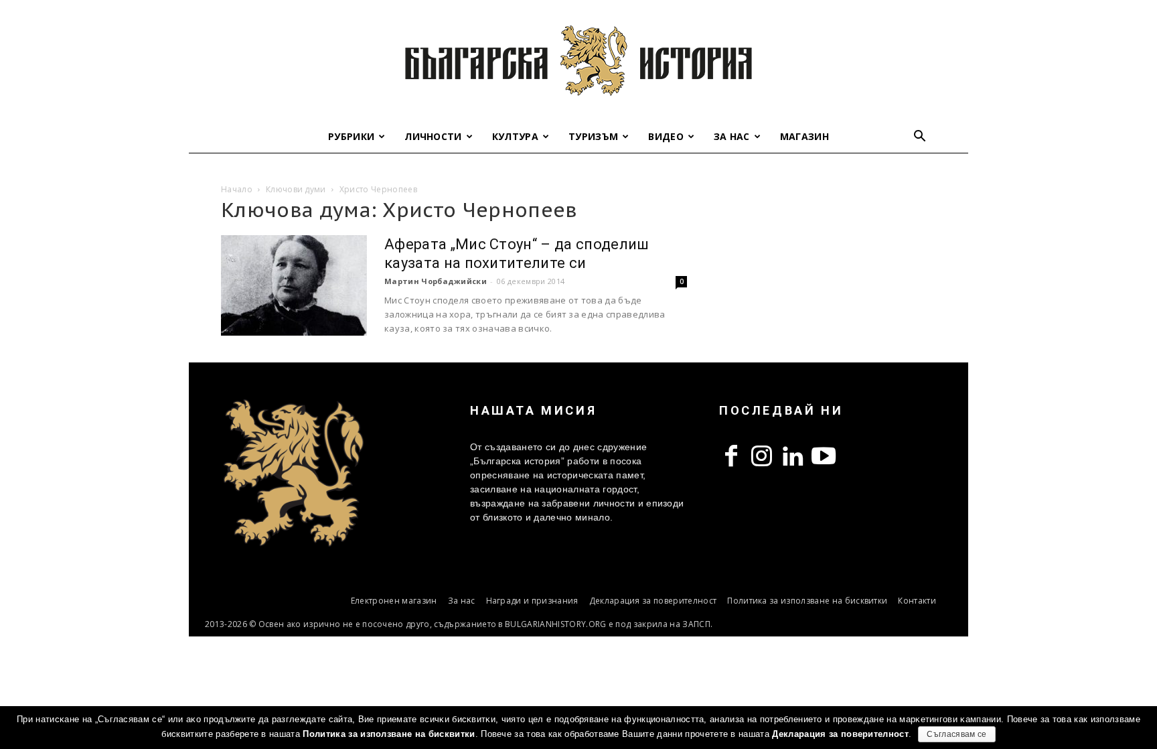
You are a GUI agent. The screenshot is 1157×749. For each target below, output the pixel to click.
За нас (732, 136)
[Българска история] (578, 60)
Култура (515, 136)
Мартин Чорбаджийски (435, 281)
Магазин (804, 136)
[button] (920, 137)
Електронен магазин (394, 600)
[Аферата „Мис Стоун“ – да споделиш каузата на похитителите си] (294, 285)
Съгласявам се (956, 734)
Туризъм (593, 136)
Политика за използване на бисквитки (807, 600)
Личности (433, 136)
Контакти (917, 600)
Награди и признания (532, 600)
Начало (236, 189)
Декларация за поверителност (653, 600)
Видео (666, 136)
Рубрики (351, 136)
